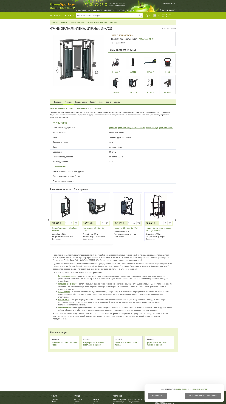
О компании (81, 10)
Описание (68, 102)
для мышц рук (152, 127)
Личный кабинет (168, 10)
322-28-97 (95, 5)
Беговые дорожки (119, 400)
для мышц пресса (137, 127)
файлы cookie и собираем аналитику (191, 389)
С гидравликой (64, 291)
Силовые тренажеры (77, 22)
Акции (115, 10)
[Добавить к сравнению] (67, 223)
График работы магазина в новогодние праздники (93, 343)
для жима (113, 127)
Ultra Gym (55, 22)
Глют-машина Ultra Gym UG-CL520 (94, 229)
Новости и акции (58, 332)
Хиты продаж (81, 189)
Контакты (131, 10)
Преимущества (81, 102)
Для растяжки (63, 299)
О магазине (78, 400)
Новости (96, 400)
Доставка (57, 102)
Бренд (108, 102)
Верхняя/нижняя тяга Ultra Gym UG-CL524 (64, 229)
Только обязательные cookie (203, 396)
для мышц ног (123, 127)
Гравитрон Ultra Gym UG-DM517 (126, 228)
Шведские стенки (134, 402)
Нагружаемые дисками (67, 284)
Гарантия (107, 10)
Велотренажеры (119, 402)
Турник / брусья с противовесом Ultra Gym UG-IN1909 (158, 229)
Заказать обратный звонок (117, 5)
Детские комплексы (135, 400)
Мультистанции (64, 307)
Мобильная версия (169, 3)
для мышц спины (166, 127)
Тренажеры (63, 22)
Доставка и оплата (95, 10)
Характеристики (96, 102)
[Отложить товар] (71, 223)
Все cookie (157, 396)
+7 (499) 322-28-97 (146, 38)
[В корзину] (76, 223)
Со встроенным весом (67, 276)
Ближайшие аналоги (60, 189)
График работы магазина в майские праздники (157, 343)
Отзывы (122, 10)
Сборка (54, 402)
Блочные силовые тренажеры (97, 22)
